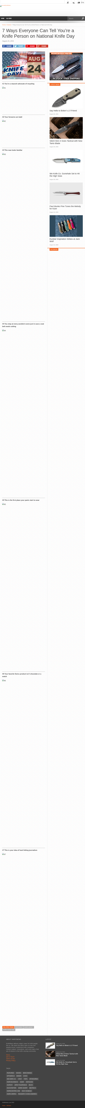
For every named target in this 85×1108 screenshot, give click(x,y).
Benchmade (27, 1073)
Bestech (32, 1088)
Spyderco (10, 1076)
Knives (18, 1073)
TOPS (25, 1079)
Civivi (25, 1076)
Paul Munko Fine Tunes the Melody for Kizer (65, 207)
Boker (19, 1076)
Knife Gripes (11, 1094)
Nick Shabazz (27, 1091)
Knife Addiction (8, 1030)
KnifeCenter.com (13, 1091)
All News (9, 18)
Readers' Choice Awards (27, 1094)
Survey (10, 1085)
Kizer (22, 1082)
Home (2, 18)
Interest (9, 25)
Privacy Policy (10, 1060)
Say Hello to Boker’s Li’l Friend (63, 111)
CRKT (20, 1079)
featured (18, 1027)
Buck (31, 1085)
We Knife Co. (11, 1079)
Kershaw (29, 1082)
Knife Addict (28, 1027)
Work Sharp (22, 1088)
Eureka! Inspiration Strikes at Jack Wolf (65, 240)
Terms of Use (10, 1059)
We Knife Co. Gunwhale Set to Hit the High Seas (65, 175)
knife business (12, 1082)
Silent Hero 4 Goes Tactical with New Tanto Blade (66, 142)
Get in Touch (10, 1057)
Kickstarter (11, 1088)
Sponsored (33, 1079)
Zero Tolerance (21, 1085)
